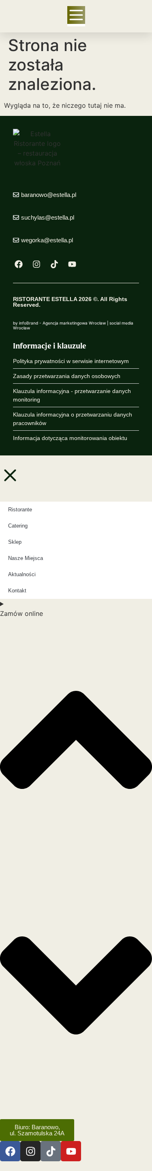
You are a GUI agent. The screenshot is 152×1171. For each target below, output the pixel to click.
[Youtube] (72, 264)
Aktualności (22, 574)
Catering (18, 526)
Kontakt (17, 591)
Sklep (14, 542)
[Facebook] (18, 264)
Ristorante (20, 509)
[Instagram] (36, 264)
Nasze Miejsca (25, 558)
